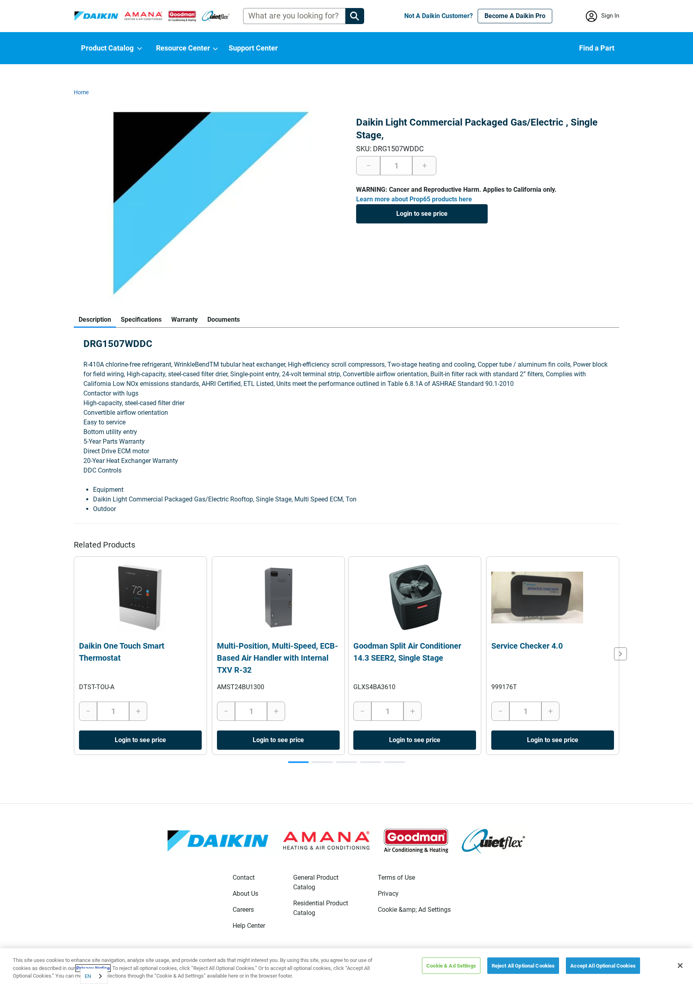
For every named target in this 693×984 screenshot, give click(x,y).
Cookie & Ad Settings (451, 965)
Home (81, 92)
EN (88, 976)
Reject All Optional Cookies (523, 965)
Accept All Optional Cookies (603, 965)
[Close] (680, 965)
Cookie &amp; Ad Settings (414, 909)
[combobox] (93, 976)
